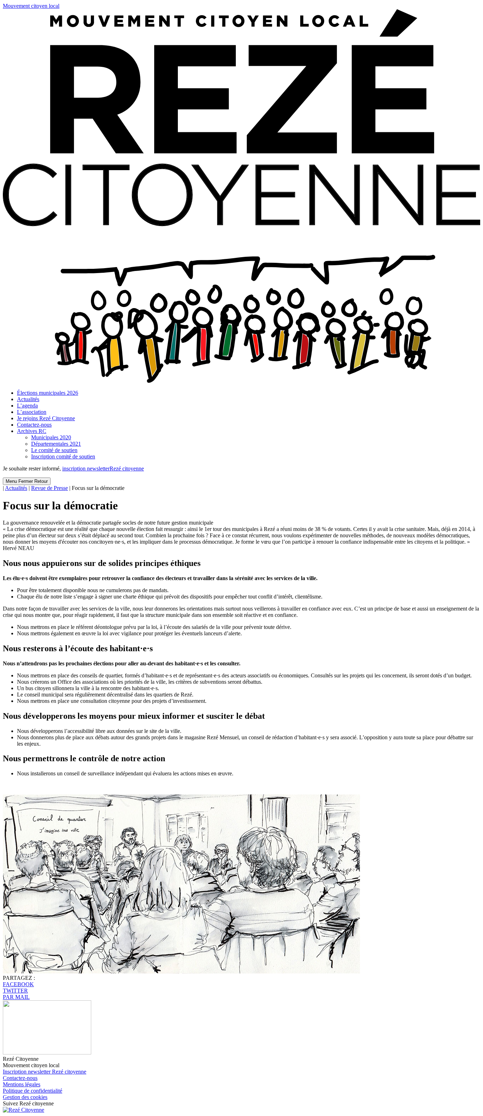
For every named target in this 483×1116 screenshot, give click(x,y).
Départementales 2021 (56, 444)
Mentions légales (21, 1084)
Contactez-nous (34, 425)
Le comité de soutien (54, 450)
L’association (31, 412)
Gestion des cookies (25, 1097)
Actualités (28, 399)
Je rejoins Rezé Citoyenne (46, 418)
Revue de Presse (49, 488)
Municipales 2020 (51, 437)
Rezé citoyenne (103, 469)
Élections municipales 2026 (47, 393)
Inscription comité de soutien (63, 456)
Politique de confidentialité (32, 1091)
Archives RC (31, 431)
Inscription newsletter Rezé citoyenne (44, 1072)
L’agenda (27, 406)
